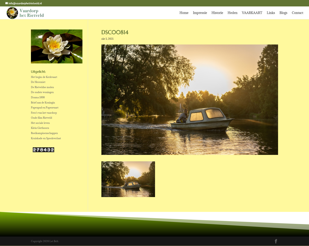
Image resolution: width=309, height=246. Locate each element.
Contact (297, 13)
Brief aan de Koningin (43, 102)
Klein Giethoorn (40, 128)
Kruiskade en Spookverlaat (46, 138)
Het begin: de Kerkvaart (44, 77)
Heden (232, 13)
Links (271, 13)
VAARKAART (252, 13)
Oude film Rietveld (41, 117)
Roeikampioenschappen (44, 133)
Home (184, 13)
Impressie (200, 13)
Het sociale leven (40, 123)
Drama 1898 (38, 97)
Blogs (283, 13)
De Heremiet (38, 82)
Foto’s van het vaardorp (44, 112)
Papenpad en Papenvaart (44, 107)
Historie (217, 13)
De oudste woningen (42, 92)
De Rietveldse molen (42, 87)
